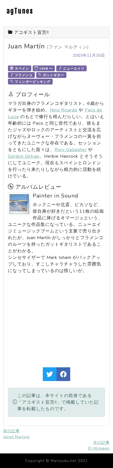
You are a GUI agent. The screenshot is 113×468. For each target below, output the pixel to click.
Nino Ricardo (63, 110)
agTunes (20, 11)
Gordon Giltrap (23, 156)
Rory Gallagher (71, 150)
